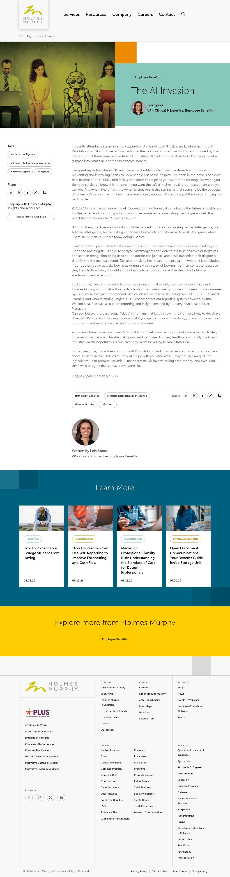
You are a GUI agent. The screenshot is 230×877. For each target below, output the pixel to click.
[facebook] (29, 797)
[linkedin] (61, 797)
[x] (50, 797)
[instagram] (39, 797)
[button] (147, 77)
